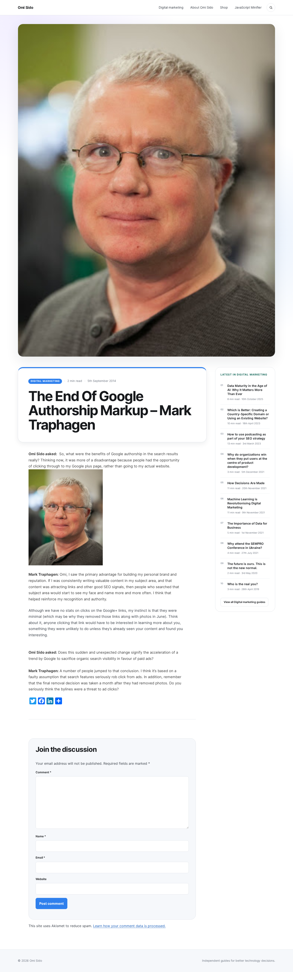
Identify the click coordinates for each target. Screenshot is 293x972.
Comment (43, 772)
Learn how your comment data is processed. (129, 926)
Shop (224, 7)
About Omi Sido (201, 7)
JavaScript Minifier (248, 7)
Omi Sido (25, 7)
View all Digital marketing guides (244, 602)
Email (40, 857)
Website (41, 879)
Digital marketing (171, 7)
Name (41, 836)
